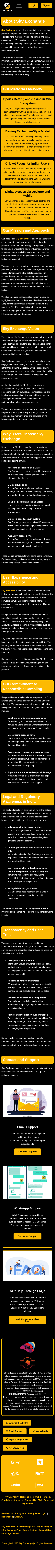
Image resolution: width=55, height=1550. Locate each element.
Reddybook (7, 1517)
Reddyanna (20, 1513)
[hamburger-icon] (19, 5)
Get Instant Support (27, 1236)
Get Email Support (27, 1151)
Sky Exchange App (12, 1530)
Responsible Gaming (30, 1497)
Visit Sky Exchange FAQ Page (27, 1320)
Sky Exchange (8, 30)
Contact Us (30, 1500)
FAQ (40, 1500)
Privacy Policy (11, 1497)
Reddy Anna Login (37, 1513)
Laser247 (18, 1517)
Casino (42, 1530)
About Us (18, 1500)
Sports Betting (30, 1530)
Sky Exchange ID (45, 1527)
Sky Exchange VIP (26, 1527)
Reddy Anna (7, 1513)
